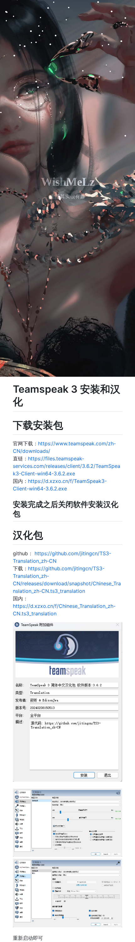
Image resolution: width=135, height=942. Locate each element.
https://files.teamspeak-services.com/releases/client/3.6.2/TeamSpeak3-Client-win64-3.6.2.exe (66, 466)
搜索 (49, 938)
